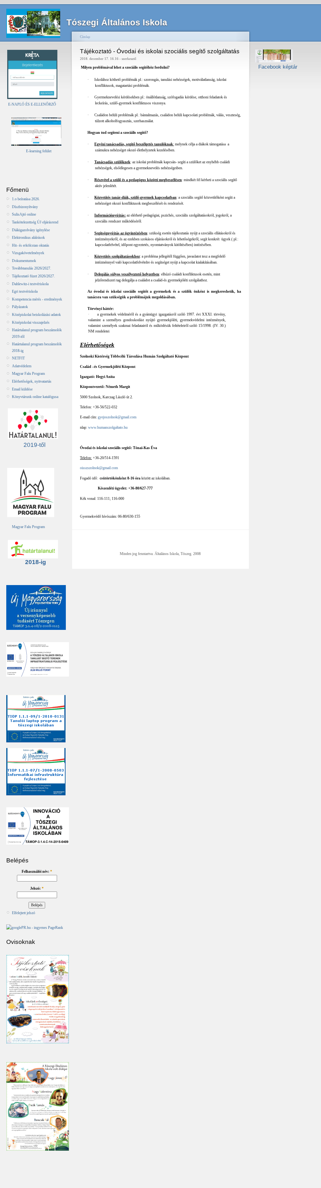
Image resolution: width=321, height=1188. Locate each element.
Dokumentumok (24, 261)
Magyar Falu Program (28, 373)
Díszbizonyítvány (25, 207)
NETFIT (18, 358)
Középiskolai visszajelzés (31, 322)
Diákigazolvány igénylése (31, 230)
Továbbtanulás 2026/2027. (31, 268)
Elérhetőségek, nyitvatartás (31, 381)
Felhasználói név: (37, 871)
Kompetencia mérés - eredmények (37, 299)
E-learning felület (38, 151)
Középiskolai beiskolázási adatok (36, 314)
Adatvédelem (21, 366)
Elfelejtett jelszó (23, 913)
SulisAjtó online (24, 214)
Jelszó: (37, 888)
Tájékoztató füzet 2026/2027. (33, 276)
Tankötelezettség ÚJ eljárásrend (35, 222)
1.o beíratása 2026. (26, 199)
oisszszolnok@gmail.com (99, 468)
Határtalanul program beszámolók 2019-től (37, 333)
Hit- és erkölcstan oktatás (30, 245)
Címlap (85, 37)
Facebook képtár (276, 67)
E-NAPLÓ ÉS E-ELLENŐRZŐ (31, 104)
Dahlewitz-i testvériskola (30, 284)
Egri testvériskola (25, 291)
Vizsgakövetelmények (28, 253)
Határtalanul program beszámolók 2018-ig (37, 347)
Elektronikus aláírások (28, 237)
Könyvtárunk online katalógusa (35, 397)
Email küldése (22, 389)
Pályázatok (20, 307)
